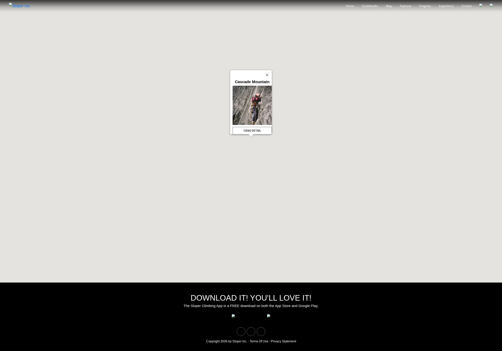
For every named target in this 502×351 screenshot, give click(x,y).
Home (350, 6)
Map (389, 6)
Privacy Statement (283, 341)
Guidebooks (370, 6)
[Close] (267, 75)
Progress (425, 6)
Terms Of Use (259, 341)
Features (405, 6)
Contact (466, 6)
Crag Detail (252, 130)
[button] (304, 38)
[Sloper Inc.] (20, 6)
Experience (446, 6)
